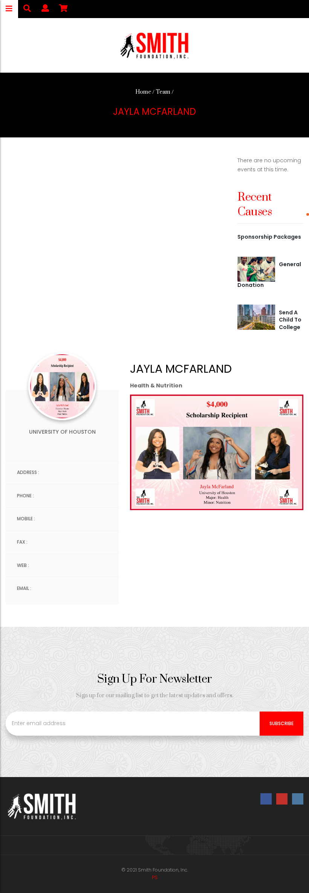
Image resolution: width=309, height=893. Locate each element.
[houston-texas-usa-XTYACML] (256, 316)
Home (143, 92)
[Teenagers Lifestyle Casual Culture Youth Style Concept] (256, 269)
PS (155, 877)
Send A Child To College (290, 320)
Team (163, 92)
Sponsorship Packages (269, 237)
